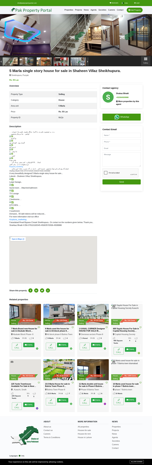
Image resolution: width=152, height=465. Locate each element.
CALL (16, 348)
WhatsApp (124, 117)
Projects (78, 10)
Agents (94, 10)
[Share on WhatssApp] (48, 290)
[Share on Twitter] (42, 290)
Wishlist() (114, 3)
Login (138, 3)
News (86, 10)
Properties (68, 10)
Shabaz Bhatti (122, 93)
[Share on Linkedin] (36, 290)
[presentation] (1, 61)
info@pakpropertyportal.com (27, 3)
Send (121, 182)
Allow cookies (136, 461)
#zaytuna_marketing (16, 167)
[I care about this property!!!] (39, 327)
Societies (102, 10)
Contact (120, 10)
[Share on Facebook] (30, 290)
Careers (111, 10)
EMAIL (30, 345)
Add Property (135, 10)
